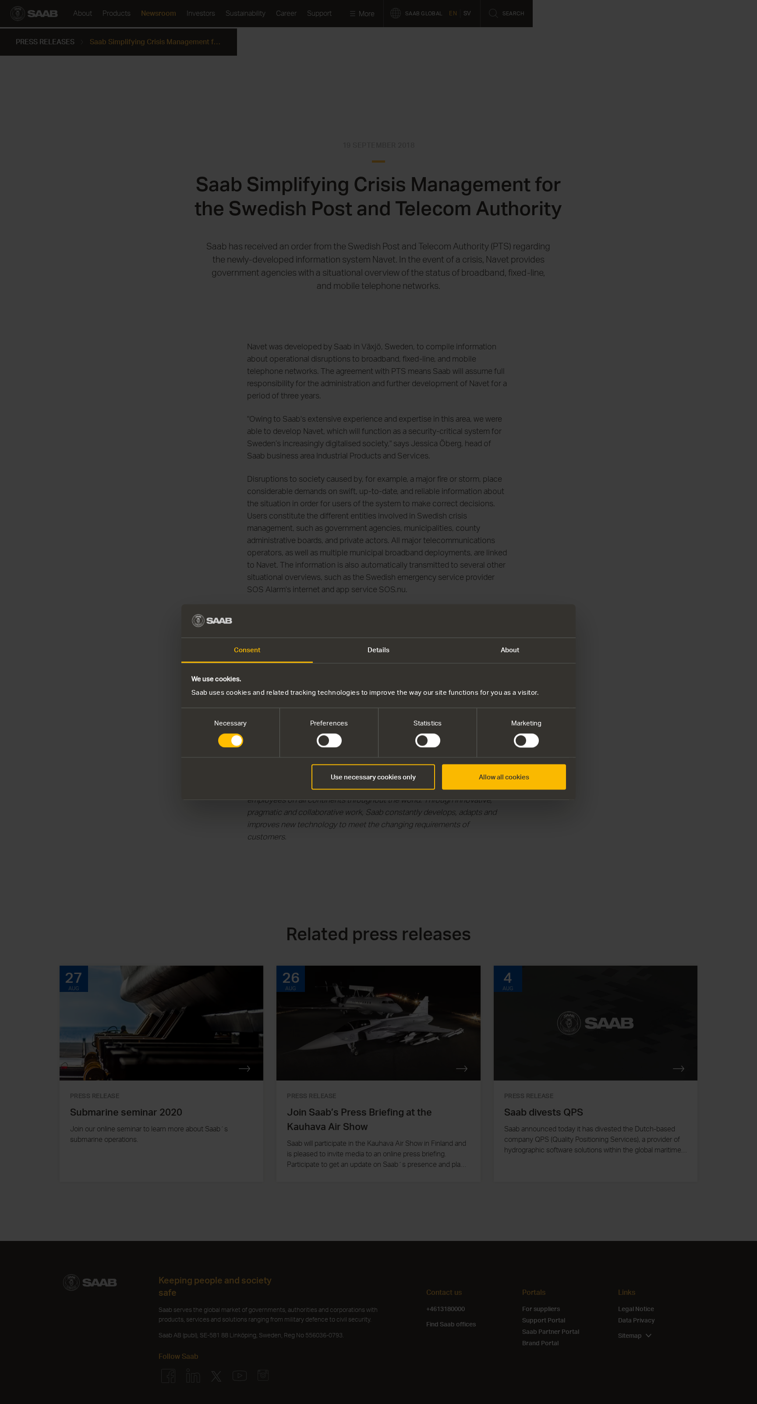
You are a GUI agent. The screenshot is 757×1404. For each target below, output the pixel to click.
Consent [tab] (247, 650)
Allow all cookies (504, 777)
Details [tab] (378, 650)
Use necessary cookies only (373, 777)
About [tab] (510, 650)
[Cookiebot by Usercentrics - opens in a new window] (527, 620)
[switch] (329, 740)
